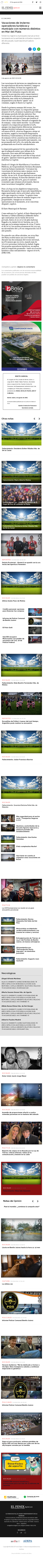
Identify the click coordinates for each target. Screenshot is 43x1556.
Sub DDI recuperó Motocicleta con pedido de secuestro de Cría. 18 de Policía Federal (13, 639)
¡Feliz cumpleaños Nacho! (26, 846)
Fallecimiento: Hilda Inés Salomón (16, 1191)
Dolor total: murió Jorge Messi (14, 1076)
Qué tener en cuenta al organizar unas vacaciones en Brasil (28, 857)
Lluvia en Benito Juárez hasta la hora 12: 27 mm (21, 1247)
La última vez (7, 1284)
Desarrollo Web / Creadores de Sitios (21, 1553)
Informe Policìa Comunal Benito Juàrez (17, 1320)
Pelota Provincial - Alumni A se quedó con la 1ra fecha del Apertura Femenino (21, 563)
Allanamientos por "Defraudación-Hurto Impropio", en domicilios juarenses (25, 950)
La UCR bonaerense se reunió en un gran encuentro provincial (18, 909)
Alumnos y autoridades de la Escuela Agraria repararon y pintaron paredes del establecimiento (27, 828)
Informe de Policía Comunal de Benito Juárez (14, 619)
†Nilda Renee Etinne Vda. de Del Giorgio (17, 1006)
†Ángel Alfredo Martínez (11, 979)
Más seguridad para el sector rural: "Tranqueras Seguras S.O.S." (28, 818)
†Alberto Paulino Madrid (11, 1020)
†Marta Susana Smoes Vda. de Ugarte (17, 992)
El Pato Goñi (7, 627)
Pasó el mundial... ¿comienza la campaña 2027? (21, 1207)
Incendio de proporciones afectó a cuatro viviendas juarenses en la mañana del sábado (20, 1113)
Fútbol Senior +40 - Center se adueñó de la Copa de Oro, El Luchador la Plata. (20, 503)
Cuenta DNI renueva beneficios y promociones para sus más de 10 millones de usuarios (21, 1483)
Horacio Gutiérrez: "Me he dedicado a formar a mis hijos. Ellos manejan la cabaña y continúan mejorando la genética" (21, 1367)
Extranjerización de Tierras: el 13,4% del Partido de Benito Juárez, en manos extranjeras (28, 940)
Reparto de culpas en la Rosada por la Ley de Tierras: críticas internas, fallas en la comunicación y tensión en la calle (20, 1152)
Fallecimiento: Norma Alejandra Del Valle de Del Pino (26, 921)
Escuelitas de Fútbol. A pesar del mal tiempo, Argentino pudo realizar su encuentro (20, 722)
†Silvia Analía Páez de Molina (13, 601)
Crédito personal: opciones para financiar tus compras (13, 610)
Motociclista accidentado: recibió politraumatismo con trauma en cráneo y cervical (27, 930)
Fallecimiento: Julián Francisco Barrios (17, 760)
